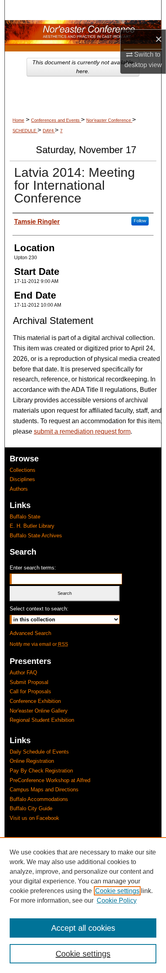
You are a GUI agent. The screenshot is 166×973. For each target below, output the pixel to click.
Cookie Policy (117, 900)
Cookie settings (117, 890)
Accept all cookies (83, 928)
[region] (83, 905)
